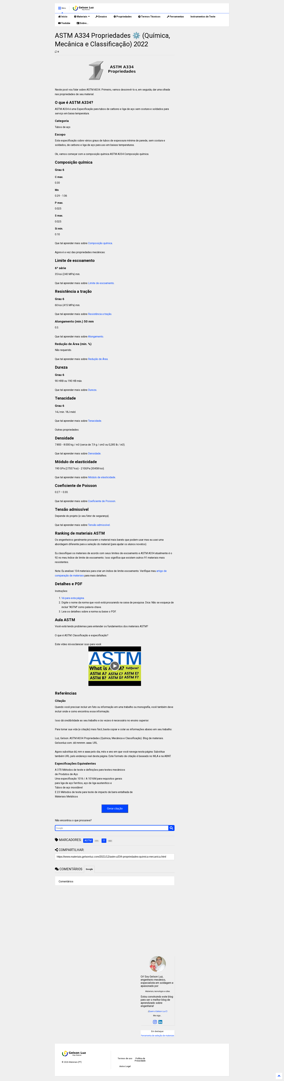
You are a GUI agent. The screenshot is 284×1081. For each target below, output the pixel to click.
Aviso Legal (124, 1066)
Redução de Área (98, 359)
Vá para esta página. (72, 598)
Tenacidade (94, 420)
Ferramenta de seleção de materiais (157, 1036)
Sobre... (83, 23)
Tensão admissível (98, 525)
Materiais (81, 16)
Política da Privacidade (140, 1059)
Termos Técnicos (150, 16)
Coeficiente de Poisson (101, 501)
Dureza (92, 389)
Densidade (94, 453)
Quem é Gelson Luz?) (158, 1011)
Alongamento (95, 336)
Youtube (65, 23)
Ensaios (102, 16)
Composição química (100, 243)
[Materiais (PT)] (83, 9)
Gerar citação (115, 808)
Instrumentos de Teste (202, 16)
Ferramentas (176, 16)
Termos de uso (125, 1058)
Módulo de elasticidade (101, 477)
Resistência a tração (99, 314)
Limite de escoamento (101, 283)
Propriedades (124, 16)
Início (64, 16)
